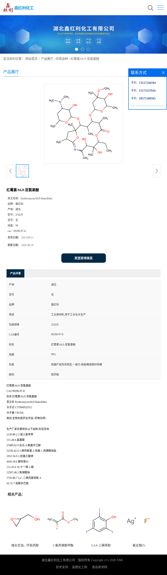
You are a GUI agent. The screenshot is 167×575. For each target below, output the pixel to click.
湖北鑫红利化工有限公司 (58, 560)
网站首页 (31, 58)
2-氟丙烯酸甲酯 (63, 545)
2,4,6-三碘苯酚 (101, 545)
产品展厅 (47, 58)
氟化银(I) (139, 545)
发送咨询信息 (83, 258)
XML (120, 560)
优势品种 (62, 58)
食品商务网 (99, 567)
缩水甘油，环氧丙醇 (25, 545)
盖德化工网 (79, 567)
